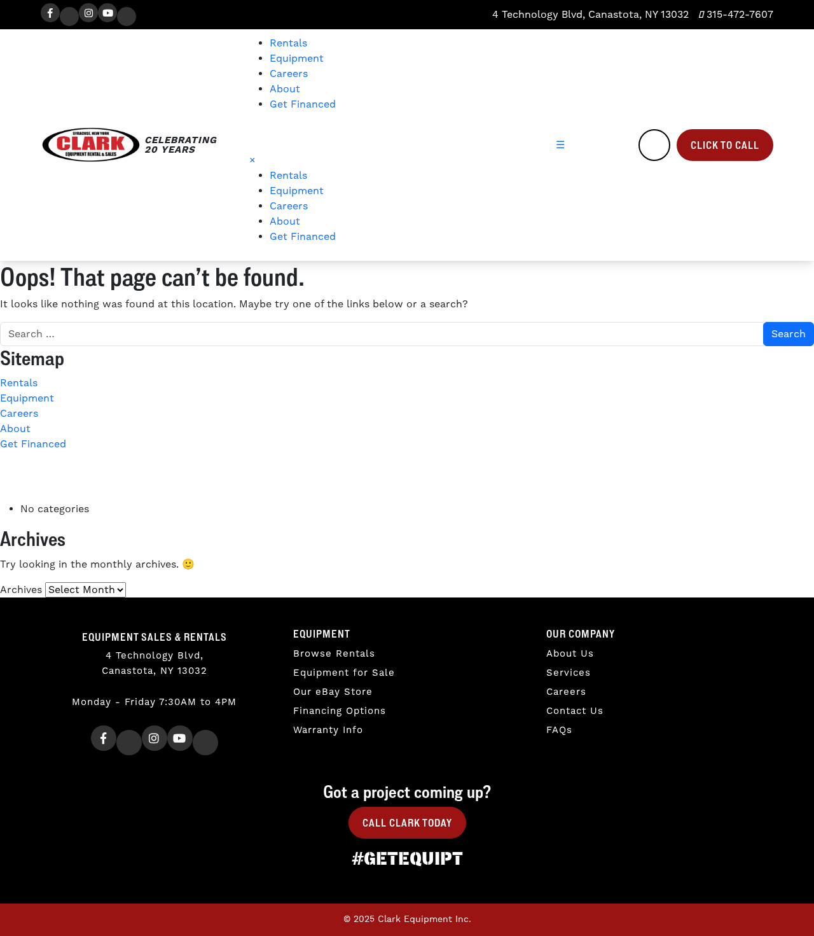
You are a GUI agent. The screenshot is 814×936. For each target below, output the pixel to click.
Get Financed (303, 104)
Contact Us (575, 711)
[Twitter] (69, 16)
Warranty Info (328, 730)
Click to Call (725, 145)
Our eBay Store (333, 692)
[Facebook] (50, 12)
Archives (21, 589)
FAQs (559, 730)
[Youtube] (107, 12)
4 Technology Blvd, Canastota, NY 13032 (589, 14)
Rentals (288, 43)
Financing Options (339, 711)
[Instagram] (88, 12)
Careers (289, 73)
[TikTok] (126, 16)
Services (568, 673)
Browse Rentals (334, 654)
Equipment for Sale (344, 673)
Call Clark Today (407, 822)
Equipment (297, 58)
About (285, 89)
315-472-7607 (738, 14)
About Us (570, 654)
